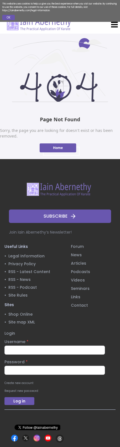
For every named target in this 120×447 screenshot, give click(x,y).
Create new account (18, 383)
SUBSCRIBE (56, 216)
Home (58, 147)
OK (8, 17)
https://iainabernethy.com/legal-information (26, 10)
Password (16, 362)
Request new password (21, 391)
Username (16, 341)
